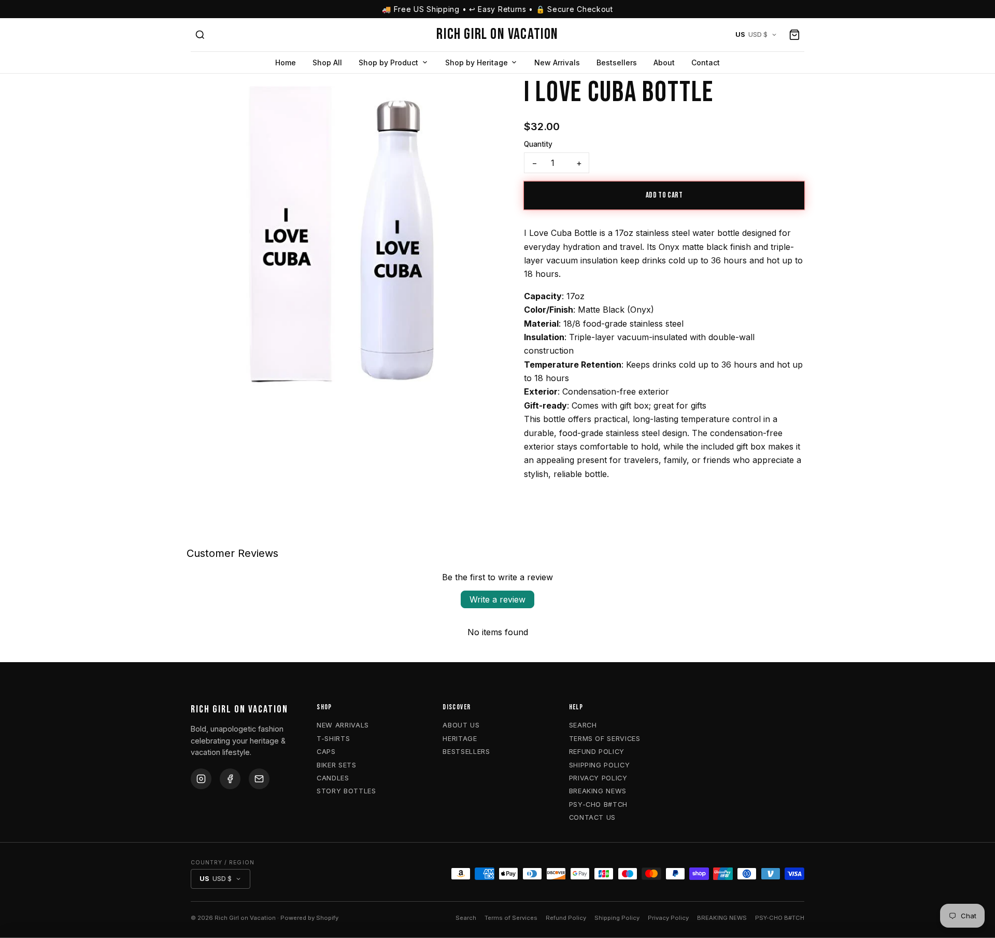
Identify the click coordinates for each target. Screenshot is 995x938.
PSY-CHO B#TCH (598, 804)
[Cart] (794, 35)
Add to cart (664, 195)
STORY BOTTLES (346, 791)
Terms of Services (511, 917)
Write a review (497, 599)
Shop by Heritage (476, 62)
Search (466, 917)
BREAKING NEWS (598, 791)
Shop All (327, 62)
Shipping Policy (616, 917)
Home (285, 62)
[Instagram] (201, 778)
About (664, 62)
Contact (705, 62)
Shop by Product (388, 62)
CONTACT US (592, 817)
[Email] (259, 778)
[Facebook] (230, 778)
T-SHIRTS (333, 739)
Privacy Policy (668, 917)
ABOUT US (461, 725)
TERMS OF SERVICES (605, 739)
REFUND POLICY (596, 751)
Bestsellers (616, 62)
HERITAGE (460, 739)
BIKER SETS (336, 765)
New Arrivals (557, 62)
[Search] (200, 34)
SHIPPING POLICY (599, 765)
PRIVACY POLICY (598, 778)
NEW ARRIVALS (343, 725)
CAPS (326, 751)
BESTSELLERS (466, 751)
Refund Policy (566, 917)
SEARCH (583, 725)
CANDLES (333, 778)
